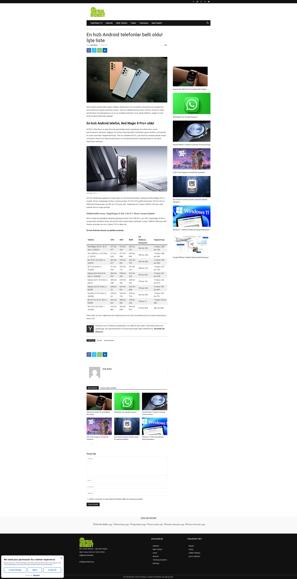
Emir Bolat (94, 45)
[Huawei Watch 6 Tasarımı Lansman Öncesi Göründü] (154, 401)
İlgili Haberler (92, 388)
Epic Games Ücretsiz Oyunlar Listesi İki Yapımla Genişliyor (190, 201)
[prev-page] (88, 443)
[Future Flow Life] (195, 524)
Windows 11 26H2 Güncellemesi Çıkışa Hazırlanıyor (191, 230)
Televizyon (143, 23)
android (99, 340)
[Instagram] (197, 1)
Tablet (133, 23)
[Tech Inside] (155, 524)
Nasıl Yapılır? (157, 23)
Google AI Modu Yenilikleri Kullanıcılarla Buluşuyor (191, 257)
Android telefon (109, 340)
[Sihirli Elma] (121, 524)
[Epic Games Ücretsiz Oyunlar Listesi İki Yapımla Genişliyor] (127, 426)
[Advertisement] (191, 46)
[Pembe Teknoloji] (174, 524)
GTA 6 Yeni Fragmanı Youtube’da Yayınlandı (189, 172)
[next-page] (91, 443)
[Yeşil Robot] (138, 524)
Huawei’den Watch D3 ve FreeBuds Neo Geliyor (190, 89)
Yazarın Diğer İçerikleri (108, 388)
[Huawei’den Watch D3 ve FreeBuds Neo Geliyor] (99, 401)
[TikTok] (201, 1)
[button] (207, 23)
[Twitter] (205, 1)
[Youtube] (208, 1)
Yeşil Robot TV (96, 23)
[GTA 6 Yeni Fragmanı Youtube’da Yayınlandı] (99, 426)
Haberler (109, 23)
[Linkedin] (105, 50)
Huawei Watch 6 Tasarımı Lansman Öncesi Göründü (191, 145)
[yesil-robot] (94, 542)
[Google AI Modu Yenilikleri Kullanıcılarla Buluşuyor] (191, 244)
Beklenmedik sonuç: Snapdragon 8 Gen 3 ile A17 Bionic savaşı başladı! (121, 213)
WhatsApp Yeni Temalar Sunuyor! (125, 412)
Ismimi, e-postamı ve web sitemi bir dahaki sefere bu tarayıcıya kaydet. (116, 499)
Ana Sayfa (90, 29)
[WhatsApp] (99, 50)
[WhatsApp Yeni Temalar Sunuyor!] (127, 401)
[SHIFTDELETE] (102, 524)
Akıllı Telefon (121, 23)
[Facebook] (193, 1)
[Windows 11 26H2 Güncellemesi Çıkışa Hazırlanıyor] (154, 426)
